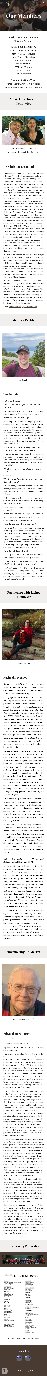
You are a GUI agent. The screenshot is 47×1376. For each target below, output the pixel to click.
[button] (3, 3)
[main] (23, 15)
